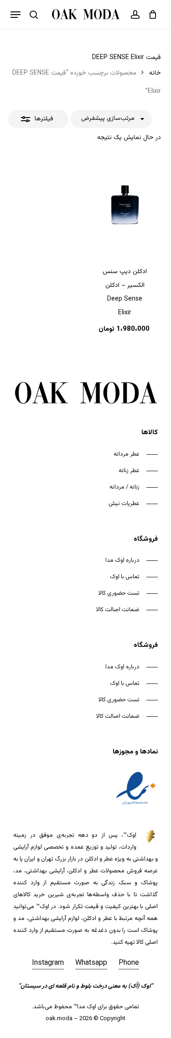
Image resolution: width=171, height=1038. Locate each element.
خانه (155, 73)
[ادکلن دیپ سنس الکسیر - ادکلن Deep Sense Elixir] (125, 205)
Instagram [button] (48, 963)
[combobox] (111, 119)
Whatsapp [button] (91, 963)
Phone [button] (129, 963)
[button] (15, 14)
